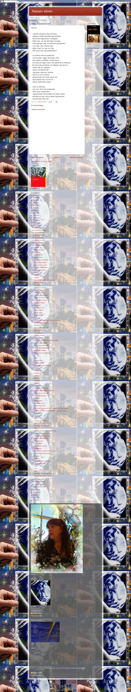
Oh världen (37, 305)
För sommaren (38, 441)
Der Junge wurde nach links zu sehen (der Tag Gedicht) (51, 408)
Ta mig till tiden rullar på (41, 426)
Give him (37, 252)
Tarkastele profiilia (36, 616)
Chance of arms (39, 307)
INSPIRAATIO (38, 255)
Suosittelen (37, 385)
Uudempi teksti (37, 157)
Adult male (37, 416)
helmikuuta (38, 484)
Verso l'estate (38, 443)
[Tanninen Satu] (88, 52)
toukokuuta (38, 245)
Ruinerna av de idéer (40, 265)
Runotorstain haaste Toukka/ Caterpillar (46, 340)
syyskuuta (38, 235)
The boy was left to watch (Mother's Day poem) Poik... (50, 410)
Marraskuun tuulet (39, 405)
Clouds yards (38, 312)
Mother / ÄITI (38, 413)
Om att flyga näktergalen (41, 345)
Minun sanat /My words (41, 328)
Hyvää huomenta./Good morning (44, 473)
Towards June (39, 360)
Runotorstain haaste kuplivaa (43, 476)
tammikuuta (38, 487)
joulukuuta (38, 227)
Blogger (83, 668)
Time (35, 468)
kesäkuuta (38, 242)
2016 (35, 220)
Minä (35, 358)
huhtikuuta (38, 479)
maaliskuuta (38, 481)
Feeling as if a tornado (41, 295)
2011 (34, 495)
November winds (39, 403)
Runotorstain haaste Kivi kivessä (44, 390)
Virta (35, 428)
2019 (35, 213)
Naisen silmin (42, 11)
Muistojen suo (38, 325)
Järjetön (36, 277)
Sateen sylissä (38, 310)
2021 (35, 208)
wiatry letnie (37, 330)
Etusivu (56, 157)
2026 (35, 195)
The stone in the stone (41, 388)
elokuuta (37, 237)
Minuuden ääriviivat (40, 395)
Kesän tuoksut (38, 338)
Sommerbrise (38, 333)
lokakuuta (38, 232)
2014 (35, 225)
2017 (35, 218)
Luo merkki (89, 54)
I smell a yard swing (40, 421)
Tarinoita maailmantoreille (42, 453)
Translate (43, 20)
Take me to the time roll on (42, 423)
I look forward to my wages (42, 461)
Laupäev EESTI (39, 373)
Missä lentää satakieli (40, 343)
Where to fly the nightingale (42, 353)
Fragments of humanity (41, 260)
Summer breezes (39, 335)
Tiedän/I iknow (38, 292)
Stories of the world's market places (45, 451)
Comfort (36, 398)
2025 (35, 197)
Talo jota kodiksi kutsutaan (42, 436)
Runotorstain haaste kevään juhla (44, 280)
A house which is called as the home (45, 431)
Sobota (36, 378)
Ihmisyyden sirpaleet (40, 262)
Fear (35, 317)
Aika (35, 471)
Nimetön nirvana (39, 290)
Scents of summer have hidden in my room (47, 320)
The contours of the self (41, 393)
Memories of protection (41, 323)
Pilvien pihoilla (38, 315)
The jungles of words (40, 300)
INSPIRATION (38, 257)
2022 (35, 205)
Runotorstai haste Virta (41, 438)
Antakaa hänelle (39, 250)
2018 (35, 215)
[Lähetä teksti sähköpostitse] (56, 101)
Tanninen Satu (90, 50)
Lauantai (37, 383)
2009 (35, 500)
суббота (36, 375)
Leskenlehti (37, 370)
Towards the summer (40, 446)
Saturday (37, 380)
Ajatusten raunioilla (40, 270)
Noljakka (36, 456)
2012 (35, 492)
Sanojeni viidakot (39, 302)
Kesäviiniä (37, 285)
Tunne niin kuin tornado (41, 297)
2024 (35, 200)
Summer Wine (38, 282)
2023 (35, 203)
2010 (35, 497)
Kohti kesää (37, 448)
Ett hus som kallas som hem (42, 433)
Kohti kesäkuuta (39, 363)
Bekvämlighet (38, 400)
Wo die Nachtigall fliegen (41, 348)
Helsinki (36, 247)
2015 (35, 223)
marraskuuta (39, 230)
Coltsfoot (37, 368)
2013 (35, 490)
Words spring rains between (42, 365)
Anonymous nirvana (40, 287)
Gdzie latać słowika (40, 350)
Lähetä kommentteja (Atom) (43, 161)
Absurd (36, 272)
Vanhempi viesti (76, 157)
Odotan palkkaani (39, 463)
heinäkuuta (38, 240)
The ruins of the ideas (40, 267)
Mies (35, 418)
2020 (35, 210)
